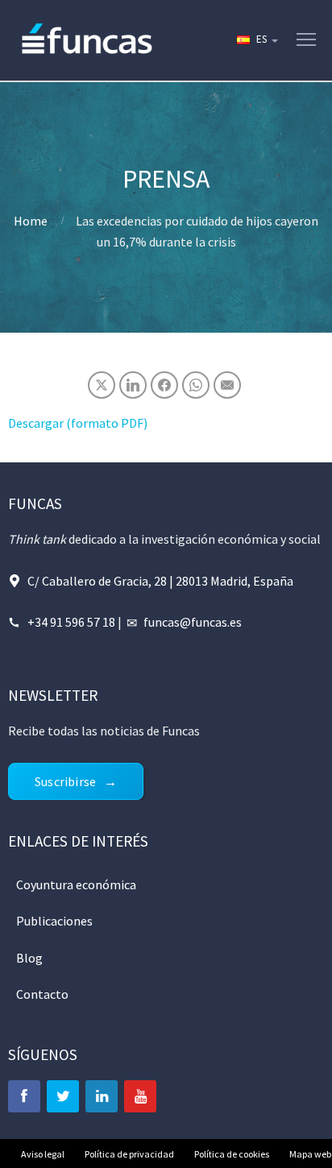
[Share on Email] (227, 385)
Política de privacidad (129, 1154)
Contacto (42, 994)
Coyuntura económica (76, 884)
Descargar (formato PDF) (77, 423)
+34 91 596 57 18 (71, 622)
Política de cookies (231, 1154)
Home (31, 221)
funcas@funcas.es (192, 622)
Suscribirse (65, 781)
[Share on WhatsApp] (196, 385)
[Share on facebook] (164, 385)
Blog (29, 958)
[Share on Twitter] (101, 385)
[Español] (256, 40)
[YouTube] (140, 1096)
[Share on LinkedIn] (133, 385)
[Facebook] (24, 1096)
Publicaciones (54, 921)
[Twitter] (63, 1096)
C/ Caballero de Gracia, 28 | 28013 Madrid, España (160, 581)
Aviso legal (42, 1154)
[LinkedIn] (101, 1096)
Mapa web (310, 1154)
